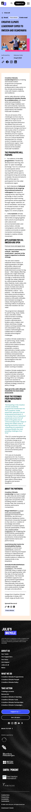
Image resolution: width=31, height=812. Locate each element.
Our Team (4, 654)
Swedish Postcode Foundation (11, 567)
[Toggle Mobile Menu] (28, 3)
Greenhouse (4, 808)
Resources (5, 694)
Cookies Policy (5, 795)
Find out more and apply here (15, 246)
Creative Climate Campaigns (11, 705)
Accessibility (5, 799)
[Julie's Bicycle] (3, 3)
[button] (12, 3)
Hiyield (11, 808)
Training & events (7, 691)
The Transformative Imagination (11, 530)
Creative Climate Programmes (12, 677)
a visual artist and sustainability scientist (14, 512)
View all (7, 13)
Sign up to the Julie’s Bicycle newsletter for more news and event (15, 391)
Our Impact (5, 662)
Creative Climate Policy (9, 682)
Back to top (6, 729)
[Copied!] (2, 61)
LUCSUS (8, 548)
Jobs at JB (5, 665)
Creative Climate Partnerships (12, 702)
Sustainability (5, 801)
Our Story (4, 659)
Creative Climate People (10, 680)
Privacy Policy (5, 797)
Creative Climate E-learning (11, 697)
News (3, 668)
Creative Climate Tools (9, 700)
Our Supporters (6, 657)
